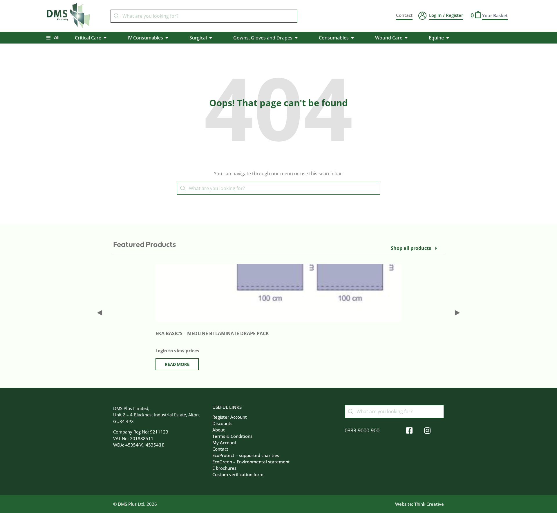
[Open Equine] (447, 37)
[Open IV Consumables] (166, 37)
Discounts (222, 423)
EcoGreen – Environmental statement (251, 462)
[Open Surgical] (210, 37)
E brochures (224, 468)
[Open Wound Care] (406, 37)
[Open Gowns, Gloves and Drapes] (296, 37)
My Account (224, 442)
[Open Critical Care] (105, 37)
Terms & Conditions (232, 436)
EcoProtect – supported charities (245, 455)
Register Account (229, 417)
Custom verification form (237, 474)
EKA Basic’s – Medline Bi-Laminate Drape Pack (212, 333)
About (218, 430)
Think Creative (429, 504)
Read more (177, 364)
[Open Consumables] (352, 37)
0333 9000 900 (362, 430)
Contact (220, 449)
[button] (100, 312)
